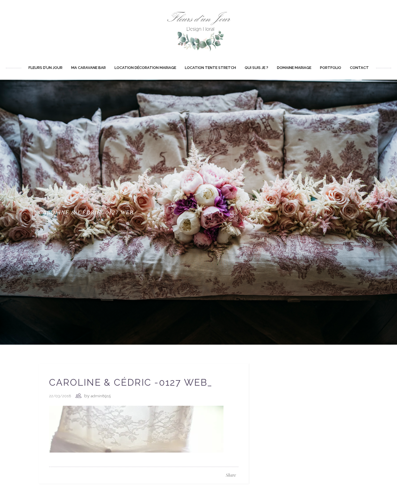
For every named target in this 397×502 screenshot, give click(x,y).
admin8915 (101, 396)
